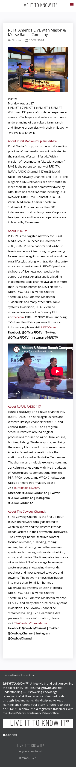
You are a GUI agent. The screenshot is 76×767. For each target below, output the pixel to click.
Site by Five (33, 758)
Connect (11, 735)
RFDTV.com (48, 327)
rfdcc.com (17, 317)
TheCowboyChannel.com (30, 623)
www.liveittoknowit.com (20, 675)
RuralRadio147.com (26, 488)
